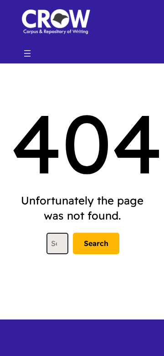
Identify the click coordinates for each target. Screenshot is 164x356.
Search (96, 243)
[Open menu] (27, 53)
